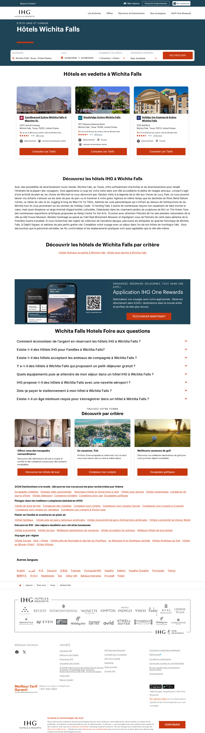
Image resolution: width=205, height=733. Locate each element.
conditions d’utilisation (79, 726)
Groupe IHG (109, 671)
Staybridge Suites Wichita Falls (101, 117)
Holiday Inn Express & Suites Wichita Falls (159, 119)
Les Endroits (94, 13)
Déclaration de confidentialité (95, 729)
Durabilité (109, 662)
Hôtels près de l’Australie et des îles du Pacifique (78, 540)
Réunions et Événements (131, 13)
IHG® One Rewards (181, 13)
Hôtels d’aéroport (42, 495)
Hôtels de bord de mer (28, 505)
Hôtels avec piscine (132, 491)
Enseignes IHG (66, 659)
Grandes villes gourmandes (56, 491)
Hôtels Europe (23, 540)
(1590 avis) (157, 136)
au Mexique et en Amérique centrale (129, 540)
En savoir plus (158, 698)
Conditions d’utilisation (160, 659)
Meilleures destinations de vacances (78, 530)
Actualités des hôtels (69, 663)
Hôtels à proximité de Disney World (169, 520)
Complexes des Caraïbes (57, 505)
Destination (17, 53)
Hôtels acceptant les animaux (118, 530)
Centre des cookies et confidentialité (166, 663)
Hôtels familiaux (24, 520)
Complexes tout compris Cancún (121, 505)
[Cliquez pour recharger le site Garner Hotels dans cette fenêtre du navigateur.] (94, 622)
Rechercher (178, 55)
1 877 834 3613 (48, 688)
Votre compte (110, 667)
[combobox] (35, 58)
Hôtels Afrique (45, 544)
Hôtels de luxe (46, 530)
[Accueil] (20, 585)
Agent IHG (64, 675)
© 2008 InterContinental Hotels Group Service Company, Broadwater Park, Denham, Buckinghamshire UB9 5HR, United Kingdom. (82, 669)
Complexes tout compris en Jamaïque (37, 509)
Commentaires (156, 673)
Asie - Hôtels (40, 540)
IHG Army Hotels (112, 658)
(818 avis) (98, 134)
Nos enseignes (158, 13)
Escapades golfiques (116, 495)
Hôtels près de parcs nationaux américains (60, 520)
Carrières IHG (66, 650)
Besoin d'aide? (28, 3)
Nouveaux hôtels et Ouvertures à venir (96, 491)
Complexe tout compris (87, 505)
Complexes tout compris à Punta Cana (83, 509)
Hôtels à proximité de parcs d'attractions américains (117, 520)
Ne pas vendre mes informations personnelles (164, 668)
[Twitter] (24, 652)
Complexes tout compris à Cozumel (163, 505)
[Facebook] (17, 652)
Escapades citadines (26, 491)
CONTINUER (172, 724)
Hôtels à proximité (25, 530)
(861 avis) (40, 136)
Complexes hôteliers (66, 495)
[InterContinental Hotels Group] (25, 13)
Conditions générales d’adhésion (164, 650)
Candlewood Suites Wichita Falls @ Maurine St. (46, 119)
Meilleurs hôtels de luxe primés (155, 530)
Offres (109, 13)
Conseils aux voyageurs (115, 654)
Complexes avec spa (91, 495)
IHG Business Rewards (114, 650)
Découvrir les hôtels (69, 655)
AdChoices (154, 654)
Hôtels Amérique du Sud (166, 540)
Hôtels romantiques (157, 491)
